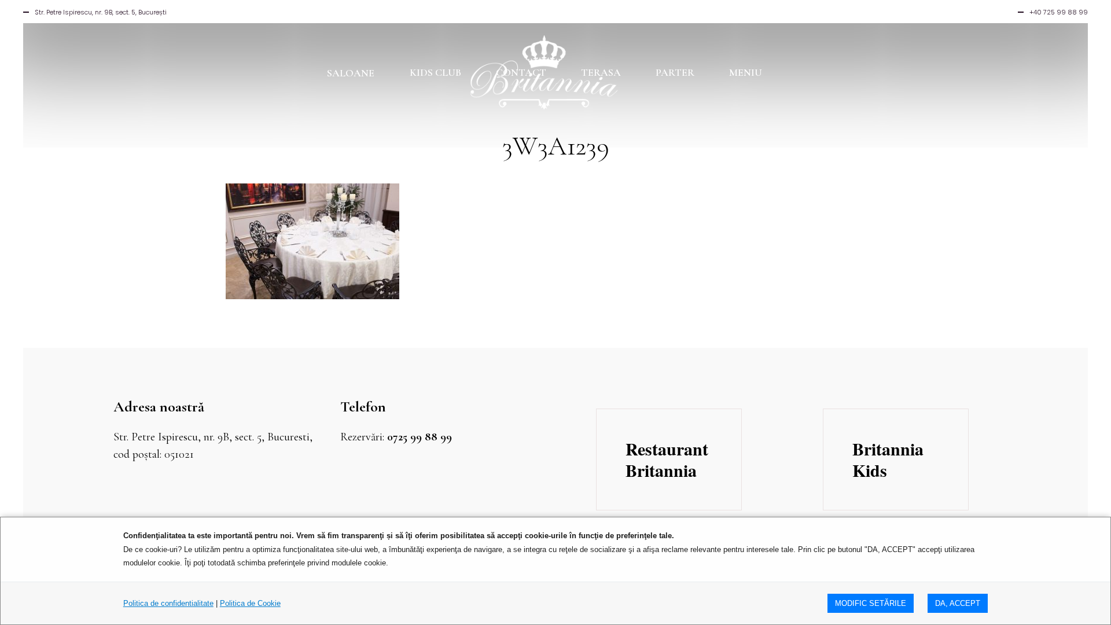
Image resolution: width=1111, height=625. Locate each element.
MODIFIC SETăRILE (870, 603)
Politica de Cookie (250, 603)
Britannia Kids (888, 459)
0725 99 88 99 (419, 437)
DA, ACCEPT (957, 603)
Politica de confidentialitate (168, 603)
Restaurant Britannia (667, 459)
